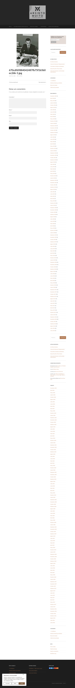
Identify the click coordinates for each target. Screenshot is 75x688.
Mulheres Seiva (56, 369)
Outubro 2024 (53, 105)
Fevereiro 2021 (53, 203)
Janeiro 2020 (52, 232)
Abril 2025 (52, 98)
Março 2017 (52, 310)
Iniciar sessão (52, 646)
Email (10, 115)
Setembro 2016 (53, 323)
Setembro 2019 (53, 241)
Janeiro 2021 (52, 205)
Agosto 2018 (52, 271)
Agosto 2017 (52, 298)
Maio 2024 (52, 114)
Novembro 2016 (53, 319)
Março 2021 (52, 200)
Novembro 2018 (53, 264)
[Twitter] (51, 668)
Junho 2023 (52, 139)
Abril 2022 (52, 171)
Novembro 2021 (53, 182)
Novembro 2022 (53, 155)
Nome (10, 109)
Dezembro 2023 (53, 125)
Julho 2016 (52, 328)
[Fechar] (24, 674)
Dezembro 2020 (53, 207)
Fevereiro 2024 (53, 121)
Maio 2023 (52, 141)
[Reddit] (56, 668)
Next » (42, 82)
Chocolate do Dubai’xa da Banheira (57, 66)
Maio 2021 (52, 196)
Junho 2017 (52, 303)
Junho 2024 (52, 112)
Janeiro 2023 (52, 150)
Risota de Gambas (34, 26)
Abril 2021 (52, 198)
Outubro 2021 (53, 184)
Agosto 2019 (52, 244)
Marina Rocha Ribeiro (33, 670)
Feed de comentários (54, 651)
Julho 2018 (52, 273)
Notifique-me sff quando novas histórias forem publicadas (57, 37)
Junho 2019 (52, 248)
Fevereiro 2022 (53, 175)
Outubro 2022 (53, 157)
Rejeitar (15, 683)
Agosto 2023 (52, 134)
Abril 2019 (52, 253)
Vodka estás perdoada (53, 26)
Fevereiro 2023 (53, 148)
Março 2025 (52, 100)
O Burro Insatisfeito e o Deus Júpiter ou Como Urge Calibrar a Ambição (57, 375)
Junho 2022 (52, 166)
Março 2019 (52, 255)
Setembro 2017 (53, 296)
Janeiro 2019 (52, 260)
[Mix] (57, 668)
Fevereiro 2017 (53, 312)
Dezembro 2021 (53, 180)
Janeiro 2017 (52, 314)
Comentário (12, 97)
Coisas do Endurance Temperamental (57, 64)
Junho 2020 (52, 221)
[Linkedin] (53, 668)
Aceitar (22, 683)
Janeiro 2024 (52, 123)
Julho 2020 (52, 219)
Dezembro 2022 (53, 445)
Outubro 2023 (53, 130)
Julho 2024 (52, 109)
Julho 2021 (52, 191)
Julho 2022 (52, 164)
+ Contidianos (43, 26)
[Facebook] (49, 668)
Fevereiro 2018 (53, 285)
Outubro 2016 (53, 321)
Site (10, 121)
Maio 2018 (52, 278)
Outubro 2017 (53, 294)
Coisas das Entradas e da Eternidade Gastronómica (57, 71)
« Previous (13, 82)
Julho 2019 (52, 246)
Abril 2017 (52, 307)
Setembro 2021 (53, 187)
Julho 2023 (52, 137)
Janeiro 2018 (52, 287)
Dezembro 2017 (53, 289)
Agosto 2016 (52, 326)
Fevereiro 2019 (53, 257)
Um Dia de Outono (54, 61)
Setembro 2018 (53, 269)
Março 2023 (52, 146)
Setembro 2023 (53, 132)
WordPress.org (53, 653)
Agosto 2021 (52, 189)
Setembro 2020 (53, 214)
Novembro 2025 (53, 96)
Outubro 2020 (53, 212)
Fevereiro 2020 (53, 230)
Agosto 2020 (52, 216)
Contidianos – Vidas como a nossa (35, 668)
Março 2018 (52, 282)
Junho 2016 (52, 330)
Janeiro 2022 (52, 178)
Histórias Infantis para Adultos (21, 26)
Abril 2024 (52, 116)
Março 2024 (52, 118)
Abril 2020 (52, 517)
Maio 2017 (52, 305)
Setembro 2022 (53, 159)
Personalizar (8, 683)
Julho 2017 (52, 301)
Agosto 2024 (52, 107)
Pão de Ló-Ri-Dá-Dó (59, 371)
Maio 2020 (52, 223)
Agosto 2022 (52, 162)
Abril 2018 (52, 280)
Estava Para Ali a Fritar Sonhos (56, 68)
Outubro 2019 (53, 239)
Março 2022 (52, 173)
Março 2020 (52, 228)
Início (10, 26)
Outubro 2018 (53, 266)
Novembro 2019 (53, 237)
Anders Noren (59, 683)
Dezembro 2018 (53, 262)
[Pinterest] (54, 668)
